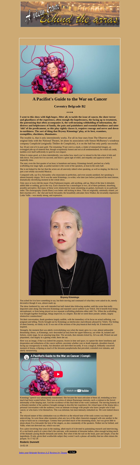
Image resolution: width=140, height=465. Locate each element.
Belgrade (33, 452)
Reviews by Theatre (58, 452)
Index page (24, 452)
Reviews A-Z (43, 452)
